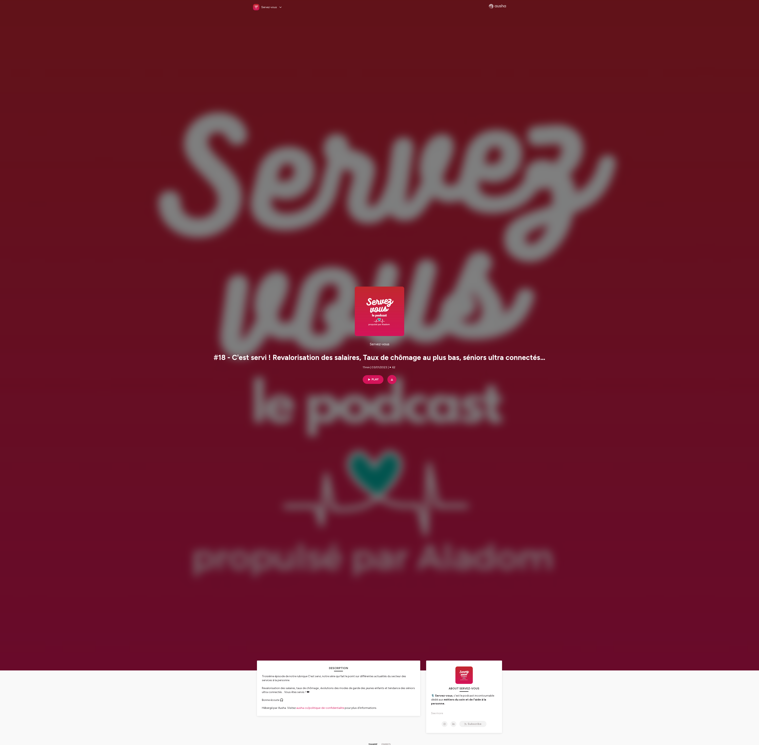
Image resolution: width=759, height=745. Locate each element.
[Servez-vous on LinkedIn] (453, 724)
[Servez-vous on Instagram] (444, 724)
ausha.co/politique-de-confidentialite (320, 708)
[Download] (391, 379)
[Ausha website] (497, 6)
